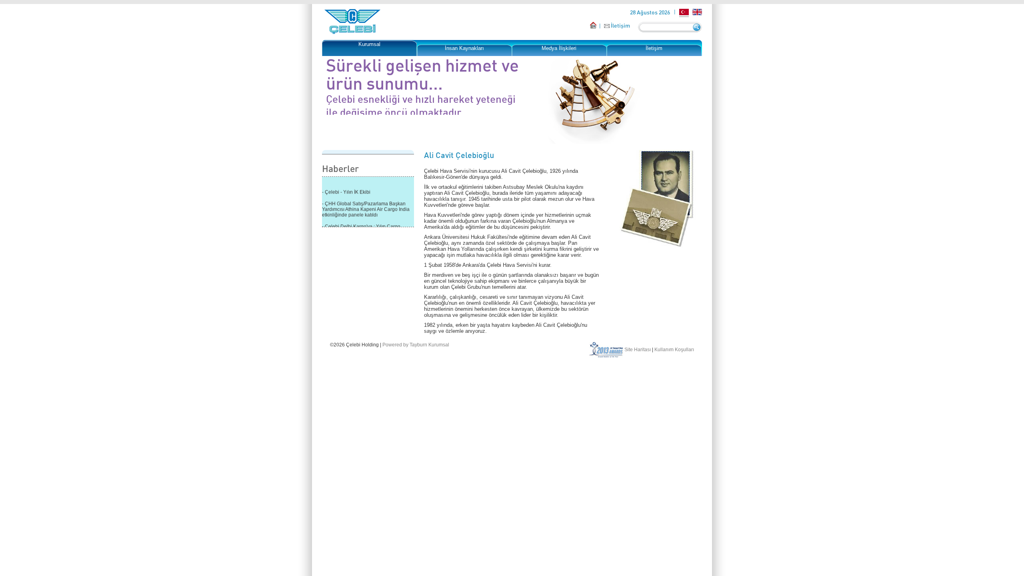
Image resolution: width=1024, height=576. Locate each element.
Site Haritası (637, 349)
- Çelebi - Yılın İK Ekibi (346, 189)
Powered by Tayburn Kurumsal (415, 345)
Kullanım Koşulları (674, 349)
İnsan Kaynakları (464, 48)
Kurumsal (369, 44)
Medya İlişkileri (559, 48)
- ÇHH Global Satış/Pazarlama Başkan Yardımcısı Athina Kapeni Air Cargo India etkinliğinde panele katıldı (366, 206)
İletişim (620, 25)
